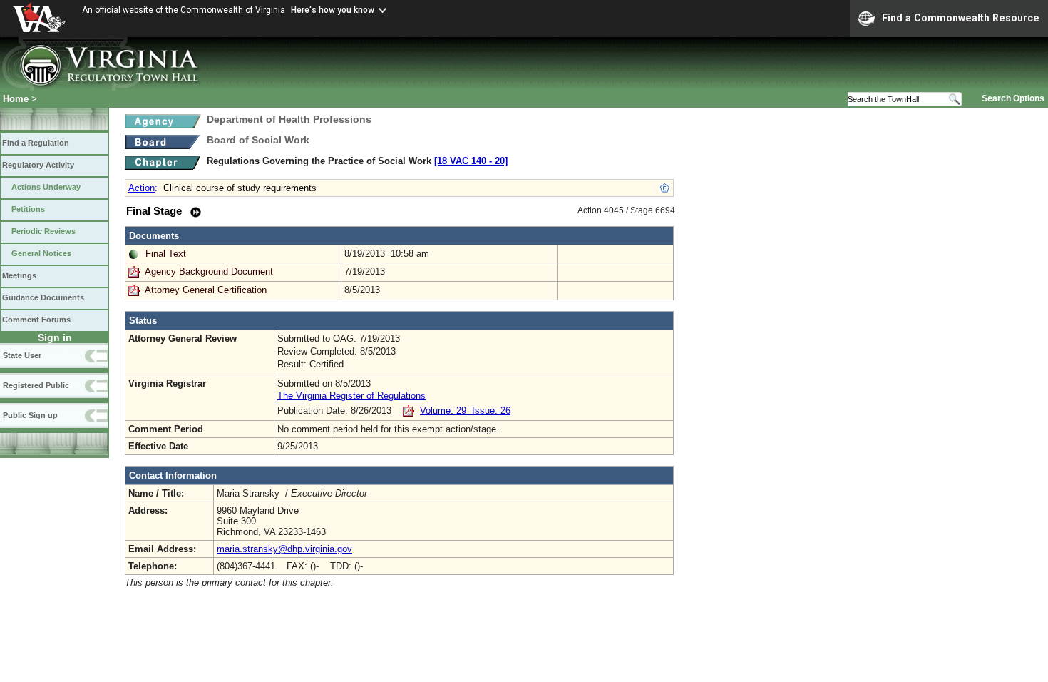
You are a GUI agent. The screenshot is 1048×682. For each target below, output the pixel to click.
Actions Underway (46, 187)
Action (141, 188)
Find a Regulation (35, 142)
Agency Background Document (209, 271)
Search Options (1013, 98)
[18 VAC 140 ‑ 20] (471, 161)
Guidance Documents (43, 297)
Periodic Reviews (43, 231)
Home (16, 98)
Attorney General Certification (206, 290)
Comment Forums (36, 319)
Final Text (165, 253)
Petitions (28, 209)
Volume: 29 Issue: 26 (465, 410)
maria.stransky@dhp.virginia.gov (284, 549)
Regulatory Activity (38, 165)
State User (22, 355)
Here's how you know (332, 10)
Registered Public (36, 385)
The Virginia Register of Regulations (351, 395)
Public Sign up (30, 415)
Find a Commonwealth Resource (960, 18)
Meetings (19, 275)
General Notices (41, 253)
